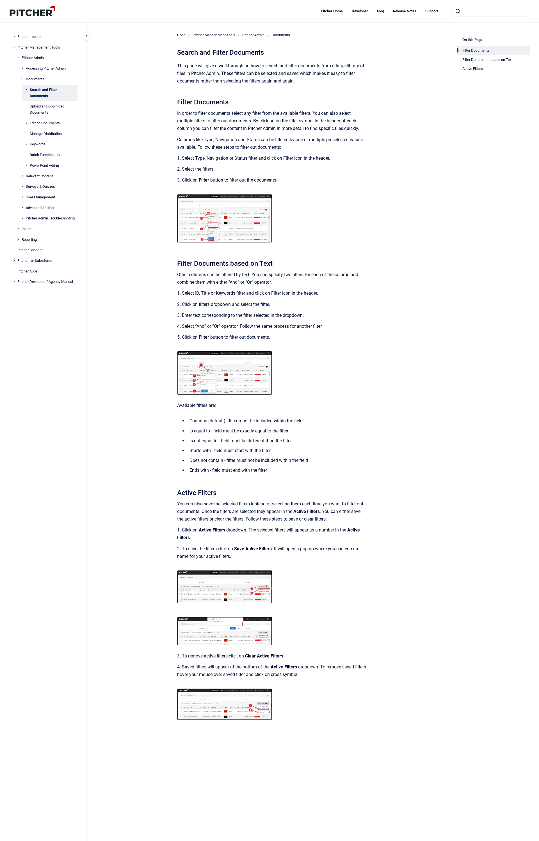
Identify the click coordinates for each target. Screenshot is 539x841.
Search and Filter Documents (43, 92)
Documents (35, 79)
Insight (27, 229)
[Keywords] (26, 144)
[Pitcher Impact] (14, 37)
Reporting (29, 239)
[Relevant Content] (22, 176)
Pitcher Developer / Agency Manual (45, 281)
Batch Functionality (45, 155)
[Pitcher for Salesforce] (14, 260)
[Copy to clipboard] (174, 101)
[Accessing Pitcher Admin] (22, 68)
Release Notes (404, 11)
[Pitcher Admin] (18, 58)
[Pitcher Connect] (14, 250)
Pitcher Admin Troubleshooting (50, 218)
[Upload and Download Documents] (26, 106)
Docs (181, 35)
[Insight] (18, 228)
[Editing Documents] (26, 123)
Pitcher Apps (27, 271)
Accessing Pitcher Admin (46, 68)
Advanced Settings (41, 207)
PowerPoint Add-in (44, 165)
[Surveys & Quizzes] (22, 186)
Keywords (37, 144)
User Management (40, 197)
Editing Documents (45, 123)
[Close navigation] (86, 36)
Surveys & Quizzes (40, 186)
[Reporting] (18, 239)
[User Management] (22, 197)
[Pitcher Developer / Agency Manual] (14, 281)
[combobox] (491, 11)
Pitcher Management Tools (38, 47)
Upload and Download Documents (47, 109)
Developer (360, 11)
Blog (380, 11)
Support (431, 11)
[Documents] (22, 79)
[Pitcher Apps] (14, 271)
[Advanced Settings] (22, 207)
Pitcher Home (332, 11)
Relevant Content (39, 176)
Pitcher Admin (33, 58)
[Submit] (457, 11)
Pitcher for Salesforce (34, 260)
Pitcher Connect (30, 250)
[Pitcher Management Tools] (14, 47)
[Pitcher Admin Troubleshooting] (22, 218)
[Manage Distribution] (26, 133)
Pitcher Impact (29, 37)
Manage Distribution (46, 133)
